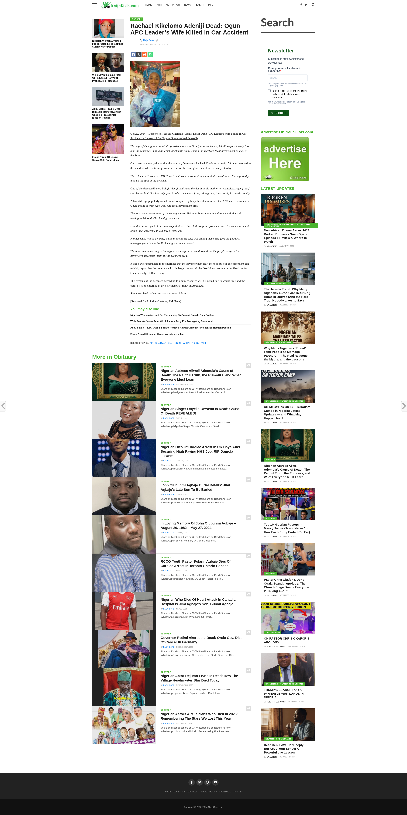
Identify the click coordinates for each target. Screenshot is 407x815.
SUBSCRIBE (278, 113)
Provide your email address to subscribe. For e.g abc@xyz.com (287, 85)
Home (148, 4)
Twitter (237, 792)
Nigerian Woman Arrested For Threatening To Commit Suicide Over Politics (107, 43)
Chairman (160, 343)
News (187, 4)
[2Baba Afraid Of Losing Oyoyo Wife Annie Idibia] (108, 153)
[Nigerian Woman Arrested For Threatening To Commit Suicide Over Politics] (108, 37)
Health (199, 4)
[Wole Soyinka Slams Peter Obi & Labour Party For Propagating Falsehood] (108, 71)
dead (170, 343)
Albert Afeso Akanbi (276, 647)
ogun (178, 343)
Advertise (179, 792)
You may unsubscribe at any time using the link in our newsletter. (286, 103)
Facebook (225, 792)
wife (204, 343)
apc (152, 343)
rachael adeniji (191, 343)
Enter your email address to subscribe (284, 69)
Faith (158, 4)
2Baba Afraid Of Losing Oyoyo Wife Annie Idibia (105, 158)
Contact (192, 792)
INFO (211, 4)
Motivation (173, 4)
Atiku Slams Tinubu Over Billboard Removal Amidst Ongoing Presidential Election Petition (106, 113)
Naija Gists (148, 40)
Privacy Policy (208, 792)
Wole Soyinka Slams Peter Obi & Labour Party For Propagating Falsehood (106, 77)
